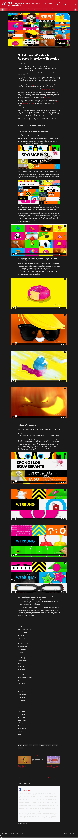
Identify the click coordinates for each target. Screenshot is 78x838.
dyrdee (34, 85)
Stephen (24, 789)
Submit (6, 833)
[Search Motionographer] (73, 4)
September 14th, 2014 (27, 790)
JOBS (33, 3)
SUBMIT (28, 3)
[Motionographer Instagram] (58, 4)
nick (36, 777)
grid (32, 777)
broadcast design (23, 777)
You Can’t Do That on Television (49, 90)
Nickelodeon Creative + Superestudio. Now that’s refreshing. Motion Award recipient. (22, 767)
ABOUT (50, 3)
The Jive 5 (32, 103)
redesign (44, 777)
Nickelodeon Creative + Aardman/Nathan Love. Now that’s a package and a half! (53, 766)
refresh (47, 777)
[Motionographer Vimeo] (63, 4)
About (2, 833)
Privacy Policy (15, 833)
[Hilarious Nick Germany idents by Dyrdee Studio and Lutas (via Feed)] (39, 758)
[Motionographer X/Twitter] (68, 4)
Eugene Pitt (25, 103)
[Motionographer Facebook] (65, 4)
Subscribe (21, 833)
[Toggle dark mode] (75, 4)
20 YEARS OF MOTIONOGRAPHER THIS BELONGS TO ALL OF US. (39, 9)
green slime (56, 88)
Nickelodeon (40, 777)
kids (34, 777)
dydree (28, 777)
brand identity (54, 102)
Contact (10, 833)
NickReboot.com (48, 97)
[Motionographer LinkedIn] (60, 4)
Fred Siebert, (31, 102)
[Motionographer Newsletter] (70, 4)
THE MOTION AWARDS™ (41, 3)
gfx (31, 777)
